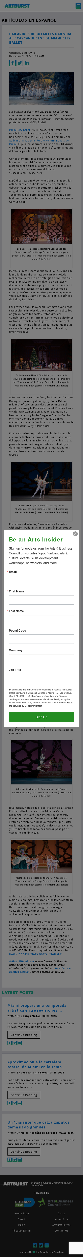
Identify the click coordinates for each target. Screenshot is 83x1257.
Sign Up (41, 717)
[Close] (75, 533)
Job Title (15, 669)
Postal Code (17, 630)
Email (13, 571)
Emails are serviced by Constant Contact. (41, 704)
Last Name (16, 610)
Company (15, 650)
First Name (16, 591)
